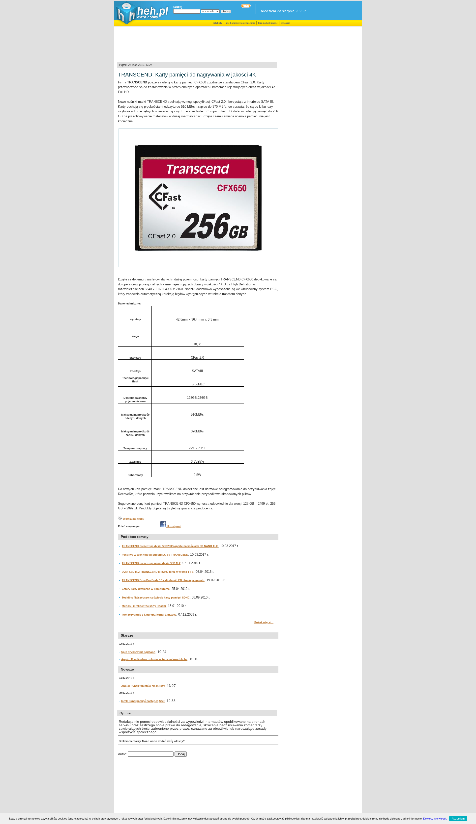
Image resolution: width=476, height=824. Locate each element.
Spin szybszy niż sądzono (138, 651)
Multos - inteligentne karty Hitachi (144, 605)
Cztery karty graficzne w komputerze (146, 588)
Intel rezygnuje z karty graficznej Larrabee (149, 614)
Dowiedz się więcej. (435, 818)
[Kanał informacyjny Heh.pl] (246, 7)
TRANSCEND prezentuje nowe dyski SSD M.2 (151, 563)
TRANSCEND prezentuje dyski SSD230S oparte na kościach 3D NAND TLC (170, 546)
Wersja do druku (133, 518)
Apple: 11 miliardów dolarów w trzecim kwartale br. (154, 659)
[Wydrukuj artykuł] (120, 518)
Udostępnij (173, 526)
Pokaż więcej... (263, 622)
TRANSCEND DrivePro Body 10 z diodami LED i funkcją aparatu (163, 580)
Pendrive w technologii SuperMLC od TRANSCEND (155, 554)
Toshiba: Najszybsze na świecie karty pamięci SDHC (156, 597)
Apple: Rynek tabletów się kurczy (143, 685)
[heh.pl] (141, 25)
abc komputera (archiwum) (240, 23)
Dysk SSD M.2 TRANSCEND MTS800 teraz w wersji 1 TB (158, 571)
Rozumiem (458, 818)
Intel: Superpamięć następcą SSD (143, 700)
